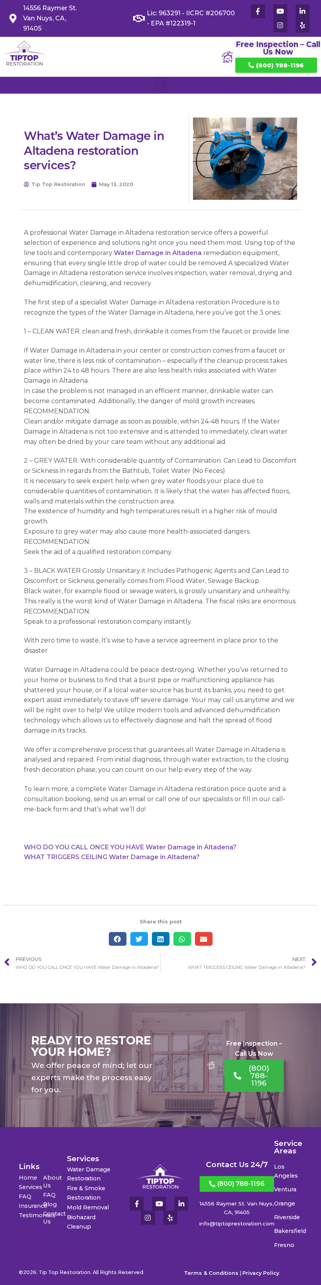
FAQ (25, 1196)
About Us (52, 1181)
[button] (160, 83)
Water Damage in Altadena (158, 253)
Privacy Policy (260, 1273)
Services (30, 1187)
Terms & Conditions (211, 1273)
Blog (50, 1204)
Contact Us (54, 1217)
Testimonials (31, 1215)
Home (28, 1177)
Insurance (31, 1205)
